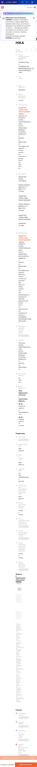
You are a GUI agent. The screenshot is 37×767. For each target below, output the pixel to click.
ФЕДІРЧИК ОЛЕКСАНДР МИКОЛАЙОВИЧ (19, 110)
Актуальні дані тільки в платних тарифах (18, 758)
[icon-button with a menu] (35, 7)
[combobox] (19, 583)
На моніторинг (26, 764)
